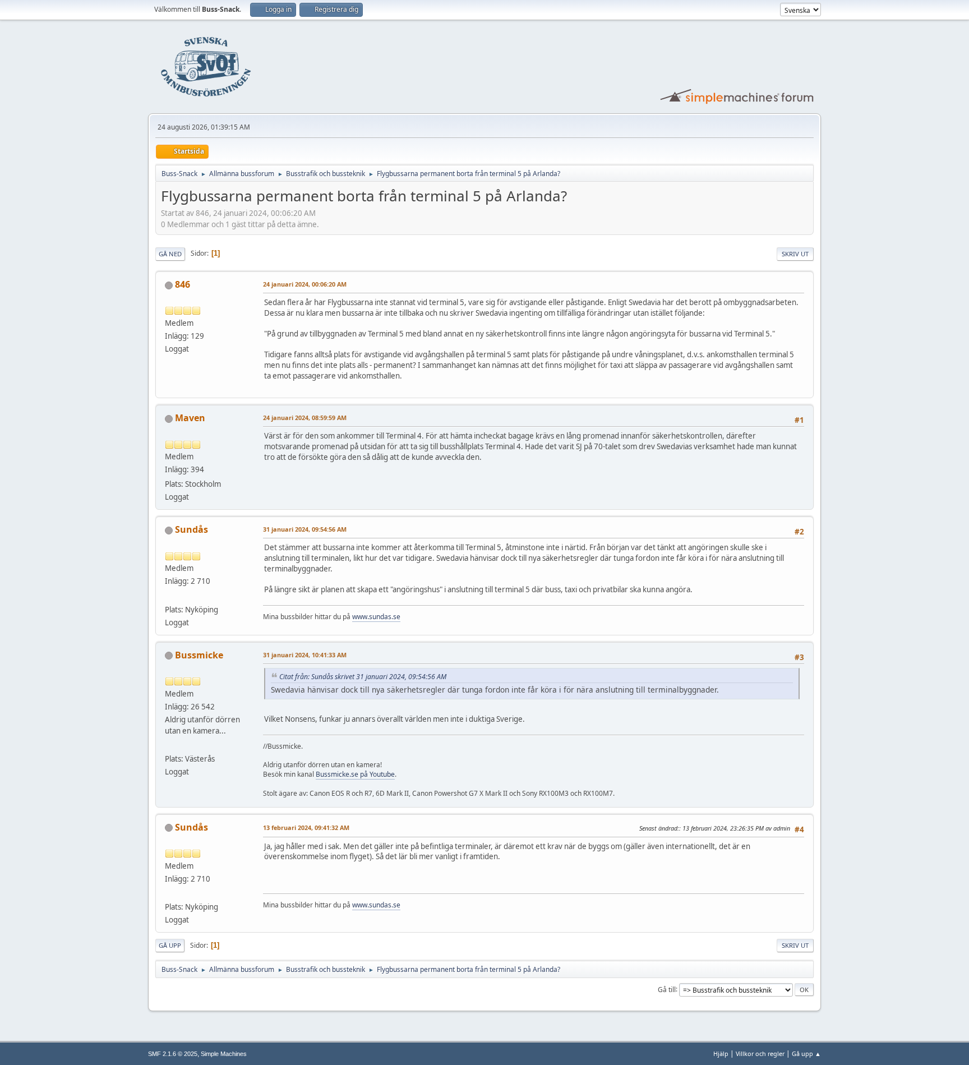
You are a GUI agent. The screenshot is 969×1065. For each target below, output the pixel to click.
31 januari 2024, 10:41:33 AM (305, 655)
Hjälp (720, 1053)
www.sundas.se (376, 616)
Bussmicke (199, 655)
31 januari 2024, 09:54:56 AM (305, 529)
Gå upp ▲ (806, 1053)
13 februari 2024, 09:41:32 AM (306, 827)
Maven (190, 418)
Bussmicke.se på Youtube (355, 774)
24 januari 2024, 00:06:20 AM (305, 284)
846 (182, 284)
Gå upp (170, 945)
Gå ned (170, 254)
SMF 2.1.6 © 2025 (172, 1053)
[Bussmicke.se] (169, 745)
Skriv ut (795, 254)
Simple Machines (224, 1053)
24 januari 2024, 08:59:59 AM (305, 417)
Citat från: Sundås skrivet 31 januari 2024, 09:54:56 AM (362, 676)
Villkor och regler (760, 1053)
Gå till (667, 989)
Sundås (191, 529)
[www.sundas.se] (169, 596)
